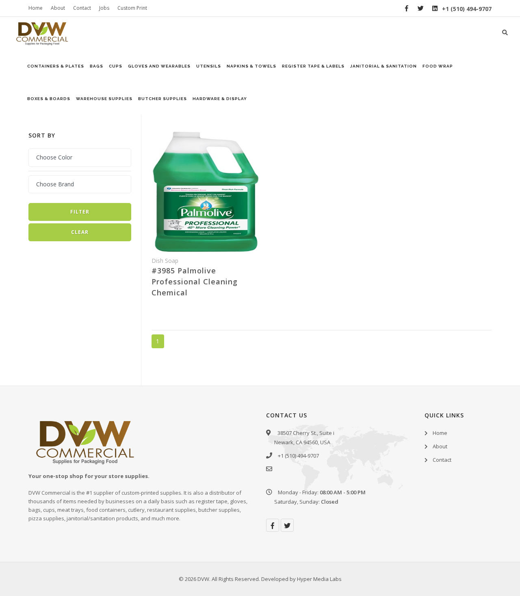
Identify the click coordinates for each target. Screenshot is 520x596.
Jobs (104, 7)
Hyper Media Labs (319, 579)
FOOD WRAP (437, 66)
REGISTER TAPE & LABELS (313, 66)
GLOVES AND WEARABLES (159, 66)
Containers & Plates (55, 66)
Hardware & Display (220, 98)
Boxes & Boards (48, 98)
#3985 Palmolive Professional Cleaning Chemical (195, 281)
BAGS (96, 66)
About (58, 7)
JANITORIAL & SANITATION (383, 66)
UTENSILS (208, 66)
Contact (82, 7)
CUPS (115, 66)
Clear (80, 232)
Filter (79, 211)
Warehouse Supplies (104, 98)
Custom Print (132, 7)
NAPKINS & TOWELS (251, 66)
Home (35, 7)
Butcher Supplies (162, 98)
